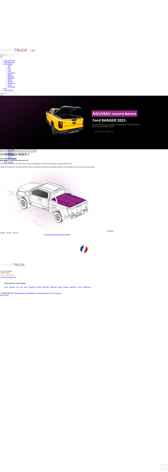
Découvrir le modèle (103, 131)
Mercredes (46, 287)
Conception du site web (43, 293)
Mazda (39, 287)
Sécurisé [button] (15, 233)
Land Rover (32, 287)
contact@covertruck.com (8, 277)
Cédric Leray (15, 150)
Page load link (4, 295)
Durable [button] (8, 233)
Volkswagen (87, 287)
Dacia (6, 287)
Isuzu (25, 287)
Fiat (17, 287)
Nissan (60, 287)
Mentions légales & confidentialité (24, 293)
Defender (12, 287)
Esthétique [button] (110, 231)
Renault (65, 287)
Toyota (80, 287)
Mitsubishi (53, 287)
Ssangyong (73, 287)
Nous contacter (56, 293)
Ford (21, 287)
